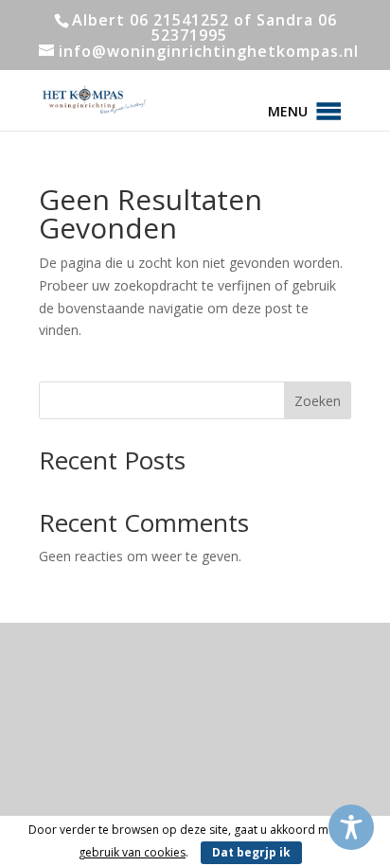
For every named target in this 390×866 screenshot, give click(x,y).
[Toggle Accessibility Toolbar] (351, 827)
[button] (288, 112)
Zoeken (317, 401)
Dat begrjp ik (251, 852)
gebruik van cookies (132, 852)
